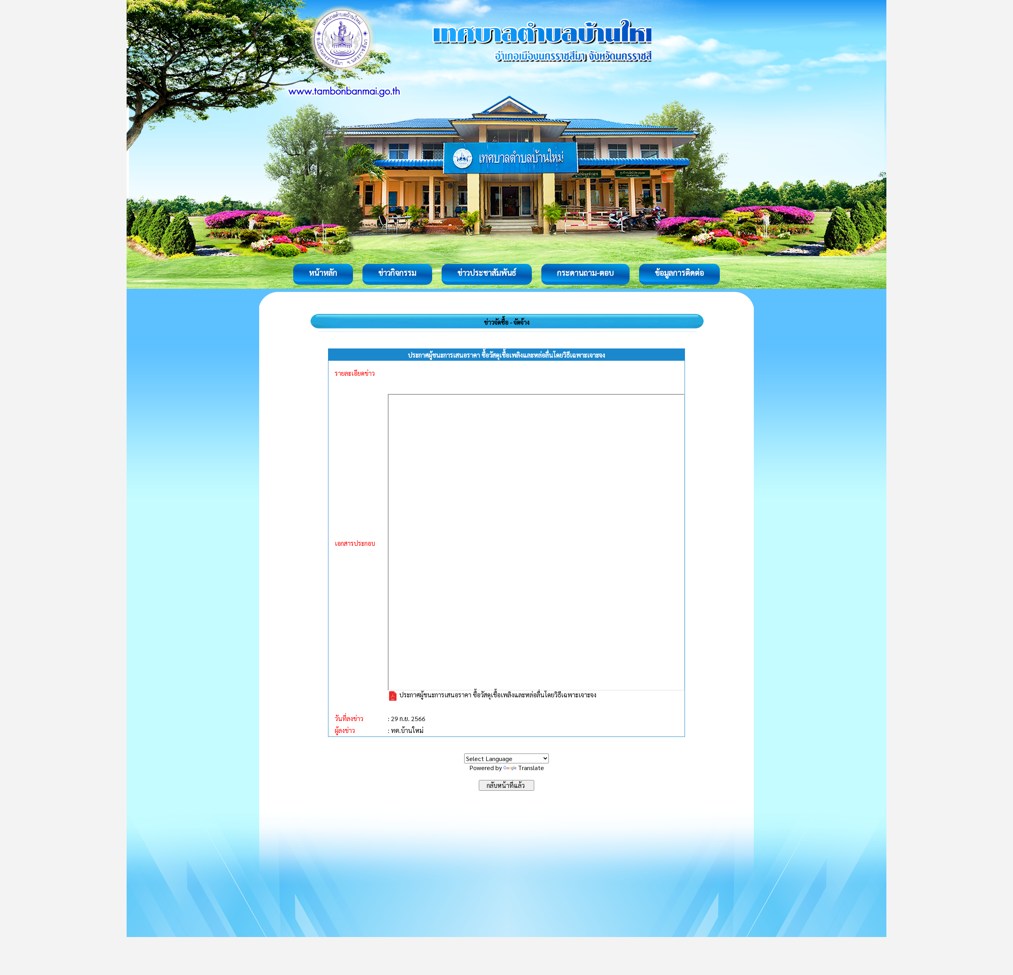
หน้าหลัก (323, 272)
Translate (531, 767)
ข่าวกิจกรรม (397, 272)
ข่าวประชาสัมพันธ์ (486, 272)
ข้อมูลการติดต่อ (679, 272)
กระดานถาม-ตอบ (585, 272)
